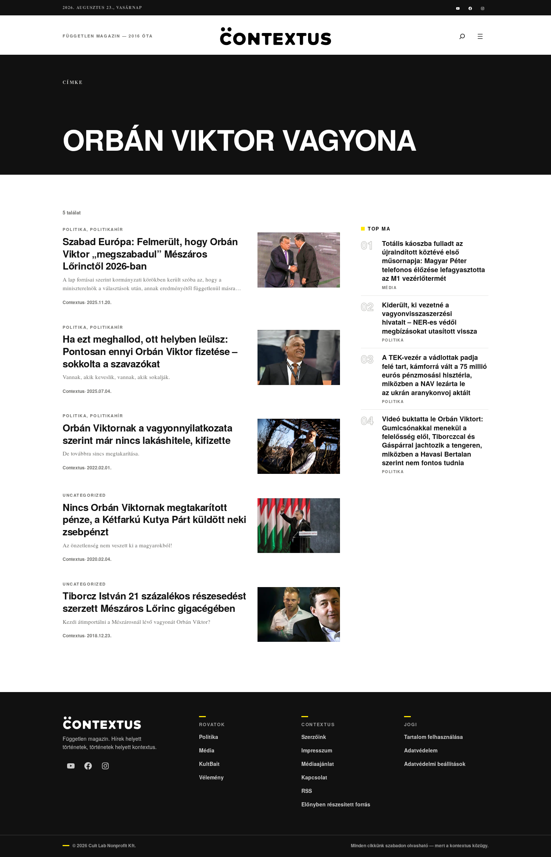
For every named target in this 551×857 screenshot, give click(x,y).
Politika (75, 229)
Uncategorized (84, 495)
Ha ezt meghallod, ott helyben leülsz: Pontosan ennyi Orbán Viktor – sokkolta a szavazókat (150, 351)
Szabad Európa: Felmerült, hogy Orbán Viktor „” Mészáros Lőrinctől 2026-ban (150, 253)
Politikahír (106, 229)
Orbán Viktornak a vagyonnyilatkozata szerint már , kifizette (147, 434)
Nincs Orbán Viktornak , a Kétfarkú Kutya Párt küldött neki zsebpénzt (154, 519)
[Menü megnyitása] (480, 36)
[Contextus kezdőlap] (275, 36)
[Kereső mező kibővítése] (462, 36)
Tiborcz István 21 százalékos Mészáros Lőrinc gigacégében (154, 602)
